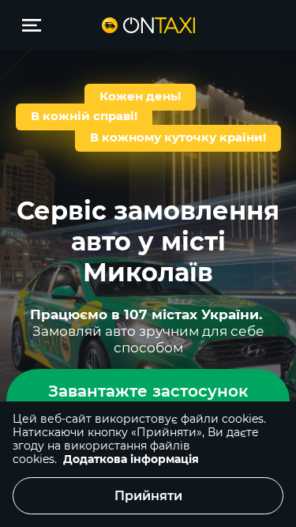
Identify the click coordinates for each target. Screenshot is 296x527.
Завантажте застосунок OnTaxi (148, 401)
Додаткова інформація (131, 459)
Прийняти (148, 495)
